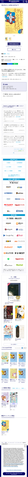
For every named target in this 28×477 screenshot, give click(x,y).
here (9, 454)
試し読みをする (14, 43)
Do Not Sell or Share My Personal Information (14, 463)
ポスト (5, 63)
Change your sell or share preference (10, 466)
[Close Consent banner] (26, 446)
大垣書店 (8, 162)
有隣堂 (19, 170)
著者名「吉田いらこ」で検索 (18, 388)
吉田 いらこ (7, 53)
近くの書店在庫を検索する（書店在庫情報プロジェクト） (14, 175)
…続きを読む (4, 76)
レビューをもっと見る (18, 149)
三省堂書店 (19, 166)
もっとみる (13, 344)
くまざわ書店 (8, 166)
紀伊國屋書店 (19, 162)
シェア (10, 63)
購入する (14, 49)
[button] (24, 39)
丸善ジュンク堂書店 (8, 170)
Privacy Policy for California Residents (14, 470)
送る (16, 63)
